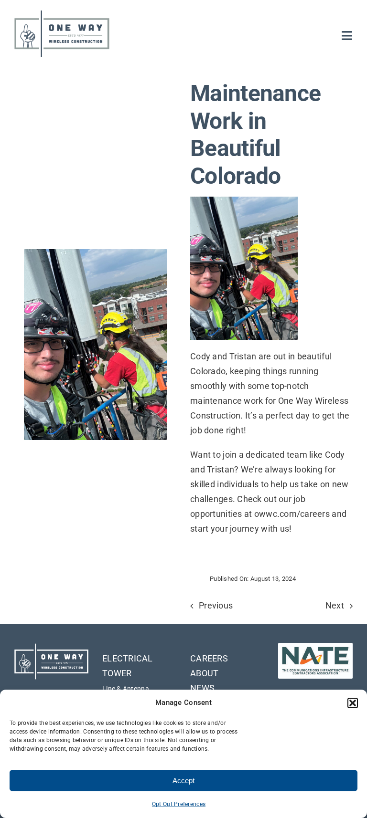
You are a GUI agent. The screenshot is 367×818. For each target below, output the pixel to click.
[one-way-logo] (62, 14)
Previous (216, 605)
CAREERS (209, 658)
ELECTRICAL (127, 658)
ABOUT (204, 673)
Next (334, 605)
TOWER (116, 673)
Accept (183, 780)
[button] (352, 703)
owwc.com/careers (292, 514)
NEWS (202, 688)
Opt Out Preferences (178, 804)
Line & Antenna (125, 688)
